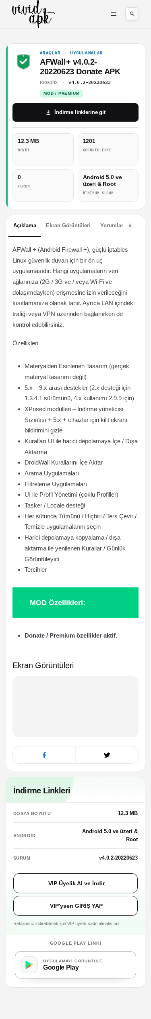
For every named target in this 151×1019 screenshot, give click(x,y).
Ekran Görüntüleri (68, 225)
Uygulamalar (86, 53)
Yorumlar (115, 225)
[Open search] (132, 14)
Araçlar (50, 53)
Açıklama (24, 225)
